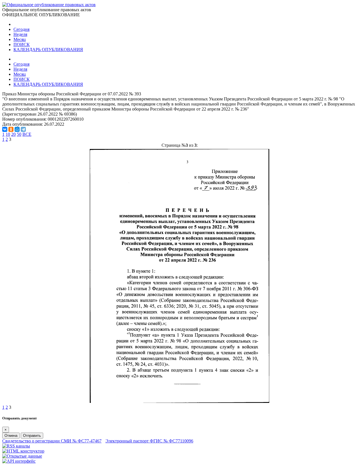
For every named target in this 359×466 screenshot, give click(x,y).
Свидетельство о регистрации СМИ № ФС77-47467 (52, 441)
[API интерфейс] (19, 461)
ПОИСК (21, 44)
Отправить (32, 435)
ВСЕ (26, 134)
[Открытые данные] (22, 456)
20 (13, 134)
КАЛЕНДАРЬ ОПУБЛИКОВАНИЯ (48, 49)
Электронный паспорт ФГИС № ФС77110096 (149, 441)
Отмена (10, 435)
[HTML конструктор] (23, 451)
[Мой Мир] (17, 129)
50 (19, 134)
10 (8, 134)
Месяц (19, 39)
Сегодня (21, 29)
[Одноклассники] (10, 129)
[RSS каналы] (16, 446)
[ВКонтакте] (4, 129)
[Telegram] (23, 129)
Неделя (20, 34)
